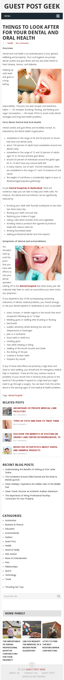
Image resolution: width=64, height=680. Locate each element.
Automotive (10, 520)
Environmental (12, 533)
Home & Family (12, 550)
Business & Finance (14, 524)
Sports (8, 571)
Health (10, 43)
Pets (7, 562)
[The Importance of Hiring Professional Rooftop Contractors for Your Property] (12, 629)
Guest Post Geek (32, 6)
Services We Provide (34, 676)
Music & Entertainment (16, 558)
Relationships (11, 566)
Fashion (8, 537)
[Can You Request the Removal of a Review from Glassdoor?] (32, 629)
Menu (7, 16)
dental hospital (15, 395)
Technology (10, 575)
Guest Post (10, 541)
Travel (8, 579)
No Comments (22, 43)
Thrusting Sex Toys (14, 587)
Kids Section (11, 554)
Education (10, 529)
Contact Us (30, 673)
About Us (14, 673)
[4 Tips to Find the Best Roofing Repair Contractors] (51, 629)
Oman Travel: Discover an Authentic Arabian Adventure (31, 491)
